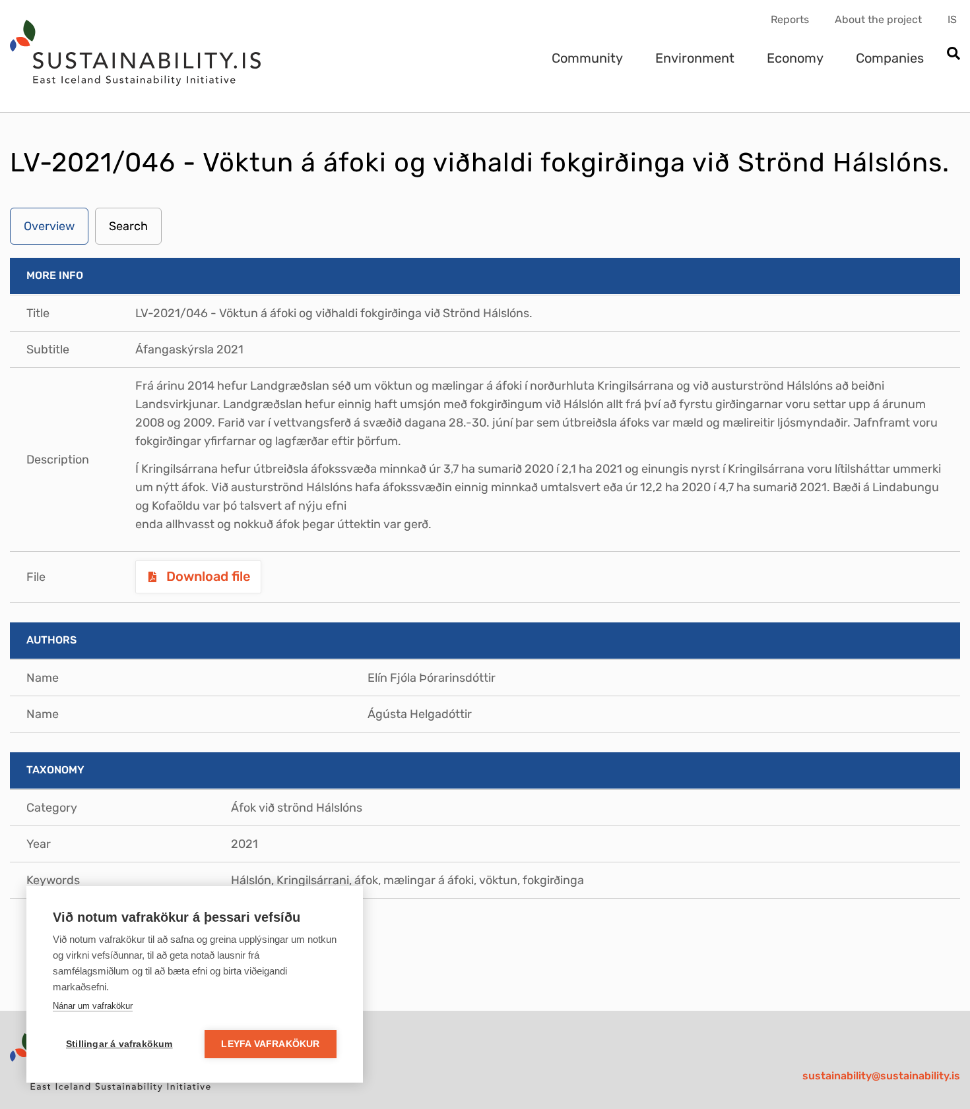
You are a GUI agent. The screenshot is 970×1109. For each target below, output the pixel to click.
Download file (207, 576)
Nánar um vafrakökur (93, 1006)
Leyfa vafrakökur (270, 1044)
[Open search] (953, 54)
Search (128, 226)
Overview (49, 226)
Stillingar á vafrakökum (119, 1044)
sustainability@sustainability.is (881, 1075)
